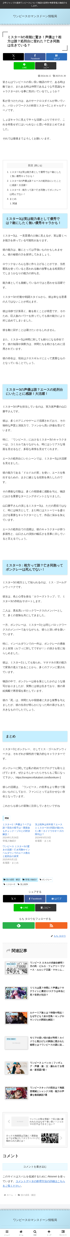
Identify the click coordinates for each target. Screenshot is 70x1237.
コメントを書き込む (35, 1166)
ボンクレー (47, 879)
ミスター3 (10, 884)
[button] (45, 65)
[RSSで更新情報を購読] (51, 925)
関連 (15, 203)
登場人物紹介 (31, 879)
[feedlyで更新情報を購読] (19, 925)
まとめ (13, 199)
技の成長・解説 (13, 879)
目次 (30, 165)
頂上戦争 (24, 884)
